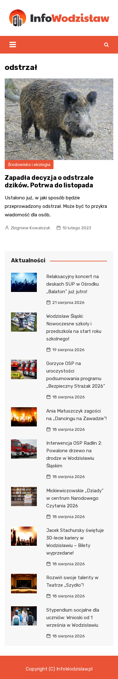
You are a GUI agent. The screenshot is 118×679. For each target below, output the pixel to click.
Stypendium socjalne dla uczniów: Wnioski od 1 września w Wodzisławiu (72, 617)
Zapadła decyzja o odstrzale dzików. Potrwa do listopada (49, 181)
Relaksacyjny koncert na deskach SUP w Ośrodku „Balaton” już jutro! (72, 284)
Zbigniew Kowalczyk (30, 227)
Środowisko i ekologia (29, 164)
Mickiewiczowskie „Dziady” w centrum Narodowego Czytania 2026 (75, 498)
